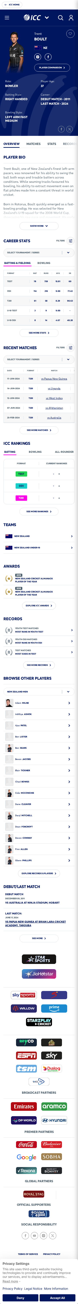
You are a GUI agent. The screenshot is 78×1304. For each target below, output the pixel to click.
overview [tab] (11, 144)
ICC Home (14, 4)
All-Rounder (64, 451)
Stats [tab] (51, 144)
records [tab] (70, 144)
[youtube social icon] (34, 1235)
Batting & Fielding (17, 263)
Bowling (35, 451)
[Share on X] (69, 129)
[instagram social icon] (37, 56)
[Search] (60, 17)
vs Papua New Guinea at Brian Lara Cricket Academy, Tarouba (35, 923)
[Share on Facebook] (61, 129)
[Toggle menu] (6, 17)
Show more (37, 226)
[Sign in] (71, 17)
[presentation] (11, 143)
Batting (9, 451)
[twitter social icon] (52, 1235)
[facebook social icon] (48, 56)
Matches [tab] (33, 144)
